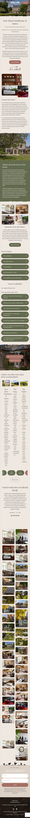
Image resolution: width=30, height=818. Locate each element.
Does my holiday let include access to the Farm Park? (16, 326)
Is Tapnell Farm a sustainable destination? (16, 314)
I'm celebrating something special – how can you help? (16, 339)
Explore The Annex (15, 360)
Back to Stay (15, 479)
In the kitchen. (16, 267)
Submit (15, 785)
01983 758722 (15, 800)
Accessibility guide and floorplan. (16, 278)
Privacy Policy (16, 814)
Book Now (25, 2)
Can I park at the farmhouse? (16, 308)
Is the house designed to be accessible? (16, 320)
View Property (12, 472)
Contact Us (22, 814)
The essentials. (16, 256)
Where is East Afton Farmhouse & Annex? (16, 297)
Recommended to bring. (16, 272)
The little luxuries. (16, 261)
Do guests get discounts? (16, 332)
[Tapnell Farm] (15, 2)
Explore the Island (15, 245)
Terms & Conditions (9, 814)
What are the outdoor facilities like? (16, 303)
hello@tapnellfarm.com (15, 802)
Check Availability (15, 62)
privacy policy (19, 791)
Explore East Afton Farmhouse (15, 356)
